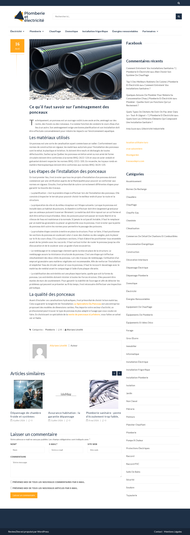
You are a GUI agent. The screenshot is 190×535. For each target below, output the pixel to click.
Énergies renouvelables (125, 31)
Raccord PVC (132, 464)
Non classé (131, 401)
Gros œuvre (132, 338)
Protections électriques (138, 448)
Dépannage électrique (137, 267)
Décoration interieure (137, 259)
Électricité (16, 31)
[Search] (179, 16)
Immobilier (131, 346)
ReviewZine (14, 531)
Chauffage (55, 31)
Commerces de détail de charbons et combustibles (152, 236)
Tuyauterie (131, 495)
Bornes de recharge (136, 189)
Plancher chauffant (135, 424)
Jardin (129, 393)
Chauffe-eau (132, 212)
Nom (13, 444)
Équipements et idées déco (139, 322)
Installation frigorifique (95, 31)
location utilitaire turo (137, 142)
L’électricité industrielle (152, 128)
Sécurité (130, 479)
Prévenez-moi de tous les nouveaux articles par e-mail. (45, 488)
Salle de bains (133, 471)
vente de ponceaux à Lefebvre (84, 314)
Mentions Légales (173, 531)
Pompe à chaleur (134, 440)
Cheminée (131, 220)
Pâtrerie (130, 409)
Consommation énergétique (140, 244)
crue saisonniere (134, 148)
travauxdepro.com (135, 161)
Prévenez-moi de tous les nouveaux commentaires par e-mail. (49, 482)
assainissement (133, 181)
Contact (158, 531)
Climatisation (132, 228)
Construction (132, 252)
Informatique (132, 354)
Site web (92, 444)
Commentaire (18, 456)
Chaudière (131, 197)
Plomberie (35, 31)
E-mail (53, 444)
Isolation (130, 385)
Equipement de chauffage (139, 307)
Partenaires (149, 31)
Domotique (71, 31)
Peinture (130, 416)
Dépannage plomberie (137, 275)
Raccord (130, 456)
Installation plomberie (137, 377)
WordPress (43, 531)
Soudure (130, 487)
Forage (129, 330)
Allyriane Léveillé (74, 329)
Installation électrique (137, 361)
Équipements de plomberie (139, 314)
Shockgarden (132, 154)
